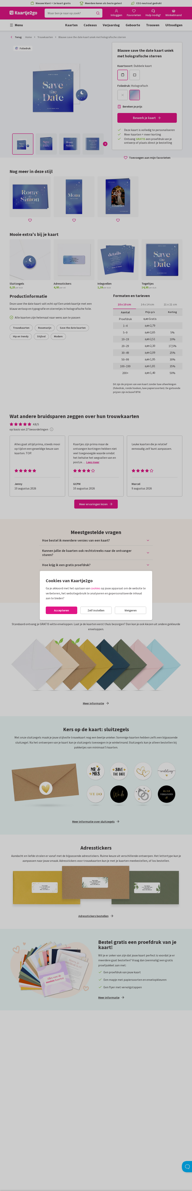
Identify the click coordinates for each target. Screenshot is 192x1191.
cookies (95, 588)
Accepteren (61, 610)
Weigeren (130, 610)
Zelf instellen (96, 610)
